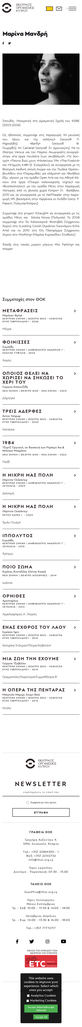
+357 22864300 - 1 (45, 851)
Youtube (63, 941)
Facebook (17, 941)
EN (67, 8)
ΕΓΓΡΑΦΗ (41, 812)
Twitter (11, 43)
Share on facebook (5, 43)
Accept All (41, 1016)
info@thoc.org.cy (41, 859)
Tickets (49, 8)
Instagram (47, 941)
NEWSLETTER (41, 784)
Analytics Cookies (43, 995)
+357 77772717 (45, 927)
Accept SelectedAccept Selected (41, 1008)
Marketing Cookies (42, 1000)
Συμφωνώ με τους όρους (43, 802)
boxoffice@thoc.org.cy (41, 891)
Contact (59, 8)
